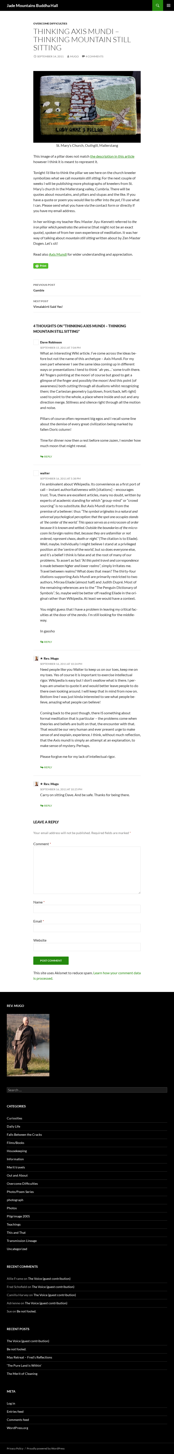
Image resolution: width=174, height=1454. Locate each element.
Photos (12, 1208)
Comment (42, 844)
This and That (16, 1232)
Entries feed (15, 1411)
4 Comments (94, 56)
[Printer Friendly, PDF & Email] (40, 265)
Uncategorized (17, 1249)
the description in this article (112, 156)
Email (38, 921)
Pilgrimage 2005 (18, 1216)
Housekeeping (17, 1151)
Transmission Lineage (22, 1241)
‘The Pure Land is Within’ (24, 1365)
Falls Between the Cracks (24, 1134)
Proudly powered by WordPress (46, 1448)
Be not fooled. (26, 1311)
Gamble (44, 287)
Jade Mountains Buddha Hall (32, 5)
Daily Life (13, 1126)
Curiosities (14, 1118)
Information (15, 1159)
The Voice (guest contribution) (49, 1278)
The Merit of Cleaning (22, 1374)
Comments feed (18, 1420)
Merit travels (16, 1167)
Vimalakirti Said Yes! (48, 303)
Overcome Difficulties (50, 23)
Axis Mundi (58, 254)
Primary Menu (168, 5)
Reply (48, 456)
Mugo (74, 56)
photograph (15, 1200)
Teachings (14, 1224)
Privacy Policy (15, 1448)
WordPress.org (17, 1428)
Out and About (17, 1175)
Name (39, 902)
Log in (11, 1403)
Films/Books (15, 1143)
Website (39, 940)
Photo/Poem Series (20, 1192)
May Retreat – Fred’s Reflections (29, 1357)
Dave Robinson (51, 342)
